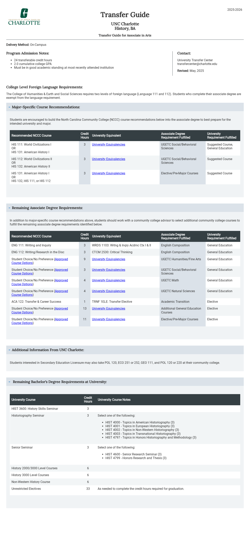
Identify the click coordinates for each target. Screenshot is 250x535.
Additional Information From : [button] (48, 350)
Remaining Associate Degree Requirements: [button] (47, 207)
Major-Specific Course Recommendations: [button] (46, 107)
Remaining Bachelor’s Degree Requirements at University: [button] (59, 381)
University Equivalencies (108, 144)
